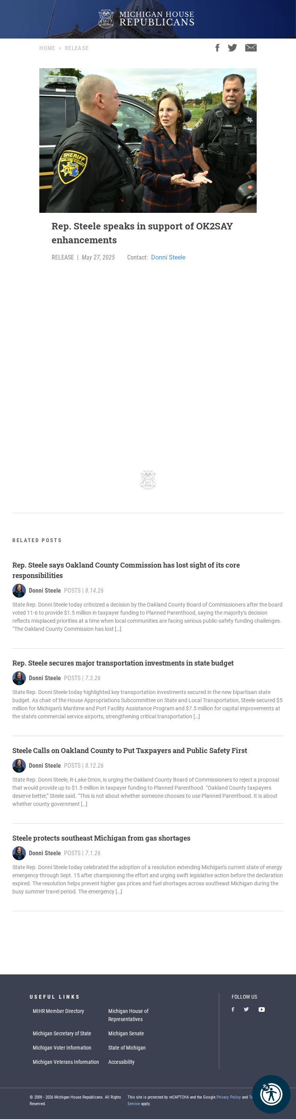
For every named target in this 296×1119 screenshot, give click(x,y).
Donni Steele (168, 257)
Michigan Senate (126, 1033)
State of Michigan (127, 1048)
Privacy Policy (229, 1097)
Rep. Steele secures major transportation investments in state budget (123, 662)
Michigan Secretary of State (62, 1033)
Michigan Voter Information (62, 1048)
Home (47, 48)
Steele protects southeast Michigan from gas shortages (101, 838)
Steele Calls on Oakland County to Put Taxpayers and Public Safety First (129, 750)
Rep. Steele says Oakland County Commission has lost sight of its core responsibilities (126, 570)
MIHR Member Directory (58, 1011)
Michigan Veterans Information (66, 1062)
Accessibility (121, 1062)
